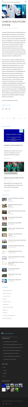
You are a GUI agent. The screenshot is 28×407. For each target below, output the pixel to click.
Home (4, 367)
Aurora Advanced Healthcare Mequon (15, 205)
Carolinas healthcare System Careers (15, 234)
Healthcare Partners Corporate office (16, 199)
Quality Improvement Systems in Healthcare (15, 263)
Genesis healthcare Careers (14, 222)
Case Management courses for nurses (11, 353)
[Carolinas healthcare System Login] (12, 389)
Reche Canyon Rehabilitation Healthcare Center (13, 347)
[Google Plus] (9, 109)
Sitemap (5, 373)
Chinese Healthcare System (14, 279)
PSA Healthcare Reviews (13, 268)
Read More (6, 158)
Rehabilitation (6, 304)
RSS (4, 376)
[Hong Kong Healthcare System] (4, 389)
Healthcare (5, 312)
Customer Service (6, 296)
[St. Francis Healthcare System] (8, 389)
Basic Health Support (7, 318)
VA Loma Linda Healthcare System (16, 245)
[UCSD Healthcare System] (20, 385)
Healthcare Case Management (9, 315)
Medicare (5, 299)
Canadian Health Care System (15, 251)
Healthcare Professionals (8, 307)
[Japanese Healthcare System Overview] (16, 389)
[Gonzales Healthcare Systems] (12, 385)
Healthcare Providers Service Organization (11, 350)
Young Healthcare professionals (9, 359)
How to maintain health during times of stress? (12, 344)
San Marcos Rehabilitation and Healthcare (11, 356)
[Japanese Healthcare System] (14, 135)
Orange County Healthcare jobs (16, 228)
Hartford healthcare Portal (15, 217)
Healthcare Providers (7, 293)
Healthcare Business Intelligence (16, 256)
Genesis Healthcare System (14, 178)
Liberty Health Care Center (14, 274)
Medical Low (5, 310)
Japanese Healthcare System (14, 145)
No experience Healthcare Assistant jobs (16, 211)
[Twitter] (6, 109)
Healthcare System (14, 28)
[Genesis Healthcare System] (14, 167)
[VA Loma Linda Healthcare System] (16, 385)
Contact (5, 370)
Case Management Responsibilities (10, 341)
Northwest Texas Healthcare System (17, 240)
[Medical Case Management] (11, 2)
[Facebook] (3, 109)
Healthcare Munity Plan (7, 290)
